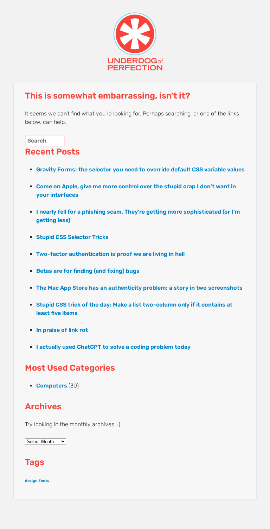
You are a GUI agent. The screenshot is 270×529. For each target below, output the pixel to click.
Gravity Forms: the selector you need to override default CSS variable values (140, 169)
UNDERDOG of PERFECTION (134, 35)
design (31, 480)
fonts (44, 480)
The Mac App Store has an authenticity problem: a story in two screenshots (139, 287)
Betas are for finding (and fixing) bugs (88, 270)
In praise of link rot (62, 330)
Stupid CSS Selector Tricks (72, 237)
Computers (51, 385)
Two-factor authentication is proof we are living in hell (110, 254)
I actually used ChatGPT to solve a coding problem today (113, 347)
